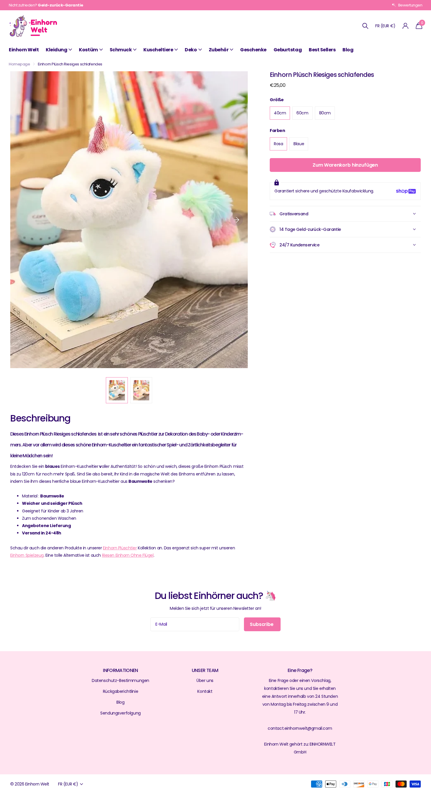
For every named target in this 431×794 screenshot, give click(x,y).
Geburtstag (288, 49)
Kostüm (88, 49)
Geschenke (253, 49)
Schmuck (121, 49)
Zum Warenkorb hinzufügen (345, 165)
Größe (277, 100)
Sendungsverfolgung (120, 713)
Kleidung (56, 49)
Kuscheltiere (158, 49)
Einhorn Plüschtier (120, 548)
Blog (347, 49)
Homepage (19, 64)
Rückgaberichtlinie (120, 691)
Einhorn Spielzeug (27, 555)
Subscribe (262, 624)
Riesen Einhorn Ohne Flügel (128, 555)
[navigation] (117, 390)
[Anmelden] (406, 26)
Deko (191, 49)
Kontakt (204, 691)
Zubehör (219, 49)
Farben (277, 130)
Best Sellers (322, 49)
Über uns (204, 680)
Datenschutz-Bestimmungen (120, 680)
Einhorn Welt (24, 49)
